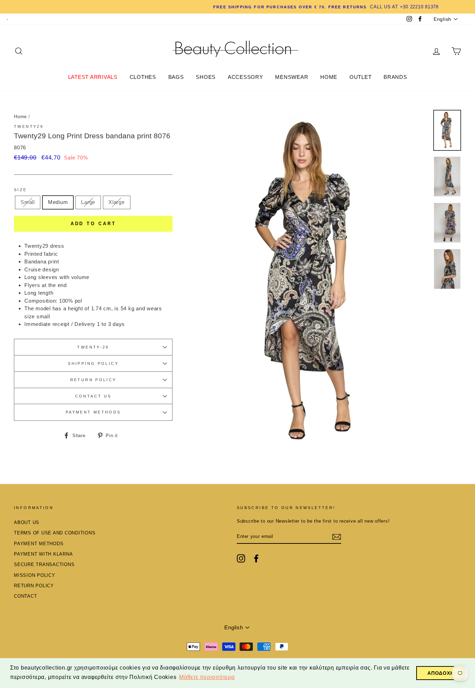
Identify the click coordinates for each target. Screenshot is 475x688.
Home (20, 116)
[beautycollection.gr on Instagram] (241, 558)
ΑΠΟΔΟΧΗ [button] (440, 673)
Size (20, 190)
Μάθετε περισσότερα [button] (207, 677)
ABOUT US (26, 522)
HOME (328, 77)
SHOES (206, 77)
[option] (237, 6)
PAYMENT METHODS (93, 412)
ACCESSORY (245, 77)
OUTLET (360, 77)
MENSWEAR (291, 77)
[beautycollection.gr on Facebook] (256, 558)
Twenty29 (28, 126)
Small (28, 202)
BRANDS (395, 77)
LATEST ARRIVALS (93, 77)
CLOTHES (143, 77)
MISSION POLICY (34, 575)
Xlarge (116, 202)
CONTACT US (93, 396)
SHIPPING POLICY (93, 363)
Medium (58, 202)
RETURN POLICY (93, 380)
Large (88, 202)
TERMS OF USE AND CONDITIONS (54, 532)
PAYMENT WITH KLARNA (43, 554)
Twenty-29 (93, 347)
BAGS (176, 77)
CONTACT (25, 596)
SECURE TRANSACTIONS (44, 564)
